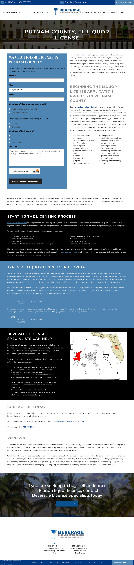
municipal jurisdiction (84, 107)
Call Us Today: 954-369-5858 (18, 2)
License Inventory (12, 12)
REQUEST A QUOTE (124, 2)
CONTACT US (67, 503)
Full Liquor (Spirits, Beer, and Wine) (25, 109)
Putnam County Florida (17, 223)
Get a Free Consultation (76, 2)
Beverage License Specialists (68, 252)
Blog (103, 562)
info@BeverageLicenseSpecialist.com (68, 422)
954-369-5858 (29, 427)
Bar (13, 139)
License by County (37, 12)
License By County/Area (59, 562)
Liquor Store (16, 142)
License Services (90, 12)
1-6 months (16, 124)
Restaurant (16, 136)
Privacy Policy (9, 564)
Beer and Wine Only (19, 112)
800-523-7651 (83, 548)
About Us (125, 12)
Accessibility (3, 564)
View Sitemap (79, 553)
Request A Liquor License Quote (25, 181)
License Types (110, 12)
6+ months (16, 127)
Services (78, 562)
